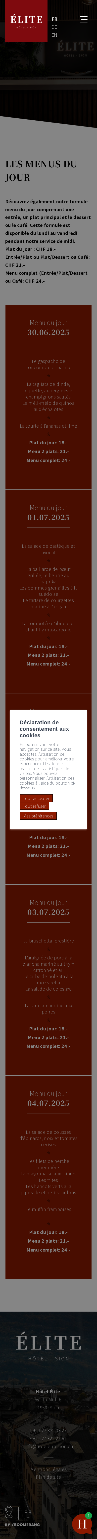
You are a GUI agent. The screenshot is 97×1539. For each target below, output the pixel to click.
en (54, 34)
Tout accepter (36, 798)
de (54, 26)
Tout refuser (34, 806)
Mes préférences (38, 816)
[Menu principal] (80, 16)
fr (54, 18)
